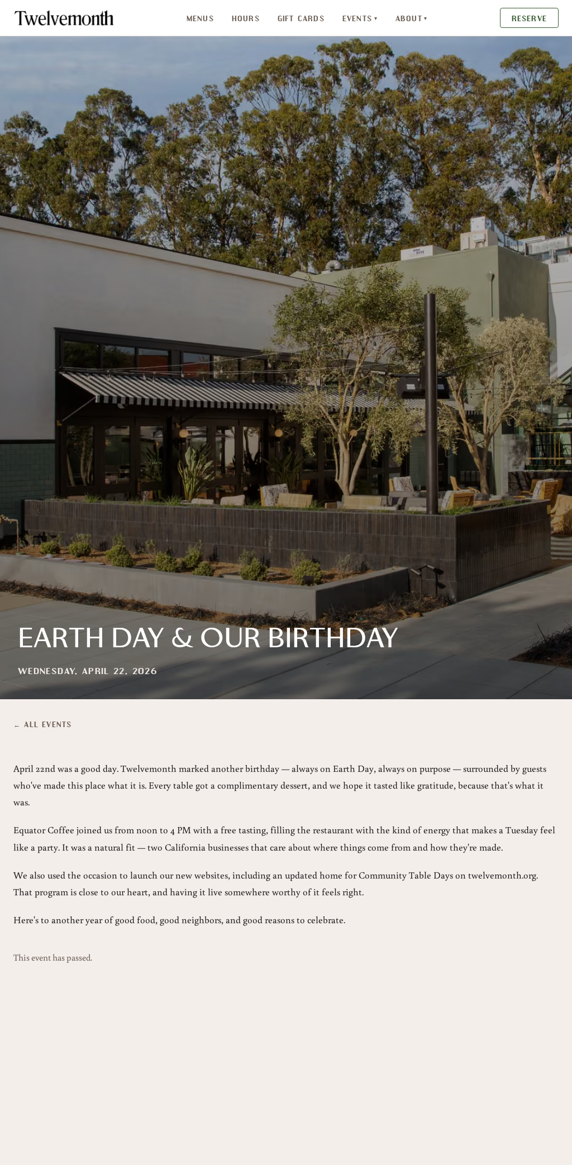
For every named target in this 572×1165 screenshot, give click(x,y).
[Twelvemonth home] (64, 18)
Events (360, 17)
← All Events (42, 723)
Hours (246, 17)
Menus (200, 17)
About (411, 17)
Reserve (529, 17)
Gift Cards (301, 17)
